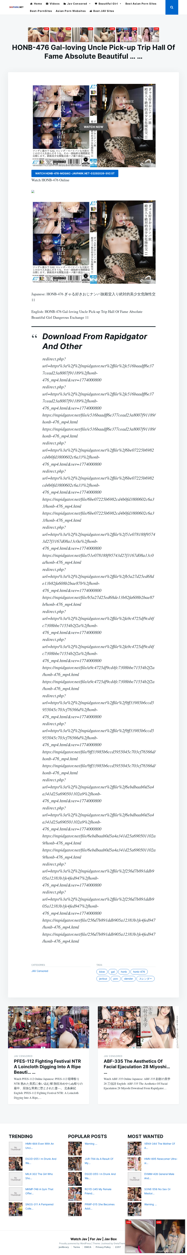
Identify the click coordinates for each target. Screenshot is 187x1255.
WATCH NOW (93, 127)
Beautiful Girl (108, 3)
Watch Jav (78, 1239)
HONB (124, 971)
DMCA (87, 1247)
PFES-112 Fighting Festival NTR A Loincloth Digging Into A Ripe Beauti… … (47, 1067)
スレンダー (145, 978)
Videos (55, 3)
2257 (118, 1247)
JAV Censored (39, 970)
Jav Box (110, 1239)
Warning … (91, 1143)
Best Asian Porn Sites (141, 3)
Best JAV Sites (103, 10)
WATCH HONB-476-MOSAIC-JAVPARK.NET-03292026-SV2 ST (75, 173)
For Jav (96, 1239)
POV (115, 978)
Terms (76, 1247)
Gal (113, 971)
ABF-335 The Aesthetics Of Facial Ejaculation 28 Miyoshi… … (137, 1067)
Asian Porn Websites (71, 10)
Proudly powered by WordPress (75, 1243)
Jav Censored (77, 3)
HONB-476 (139, 971)
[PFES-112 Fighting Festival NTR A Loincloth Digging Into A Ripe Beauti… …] (48, 1027)
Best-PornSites (41, 10)
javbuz (103, 978)
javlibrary (64, 1247)
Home (38, 3)
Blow (102, 971)
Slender (128, 978)
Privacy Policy (103, 1247)
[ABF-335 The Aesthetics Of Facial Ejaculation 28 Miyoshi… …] (138, 1027)
